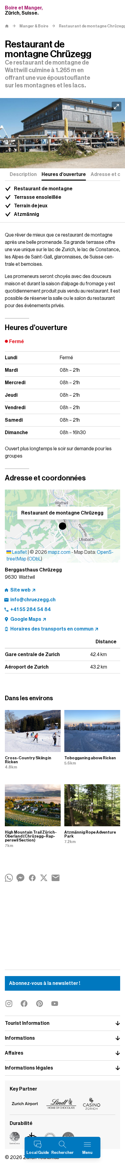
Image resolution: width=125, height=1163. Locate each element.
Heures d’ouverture (64, 174)
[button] (62, 526)
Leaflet (19, 552)
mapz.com (59, 552)
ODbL (35, 559)
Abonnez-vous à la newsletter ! (44, 983)
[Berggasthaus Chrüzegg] (62, 133)
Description (23, 174)
